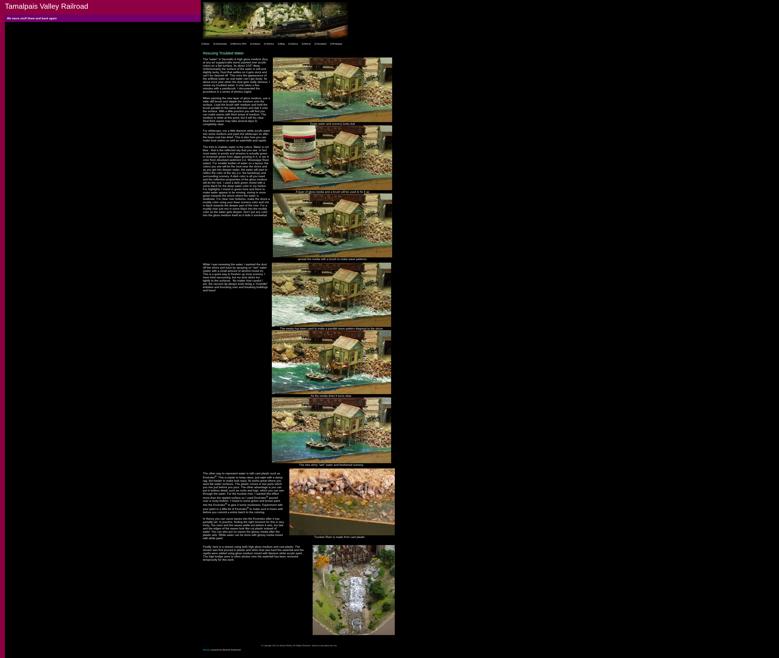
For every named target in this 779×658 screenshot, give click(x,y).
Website (206, 650)
